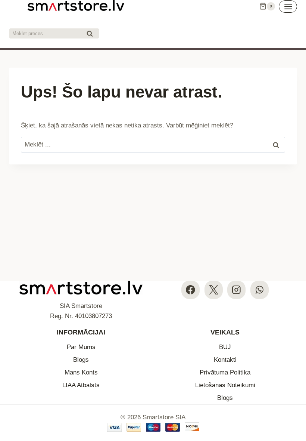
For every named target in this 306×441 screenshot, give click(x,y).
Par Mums (81, 347)
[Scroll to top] (294, 389)
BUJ (225, 347)
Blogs (81, 359)
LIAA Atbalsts (81, 385)
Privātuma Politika (225, 372)
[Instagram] (236, 290)
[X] (213, 290)
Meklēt (92, 34)
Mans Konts (81, 372)
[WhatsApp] (259, 290)
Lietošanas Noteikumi (225, 385)
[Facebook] (190, 290)
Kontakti (225, 359)
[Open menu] (288, 6)
